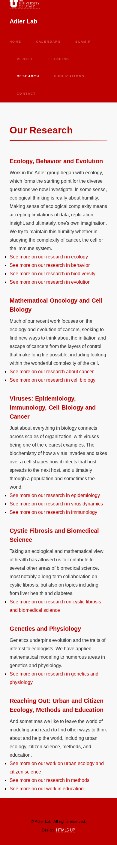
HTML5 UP (65, 830)
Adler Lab (23, 21)
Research (28, 76)
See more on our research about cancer (52, 371)
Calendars (48, 41)
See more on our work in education (47, 788)
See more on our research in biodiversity (52, 273)
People (25, 59)
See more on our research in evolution (50, 282)
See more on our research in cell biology (52, 380)
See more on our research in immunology (53, 512)
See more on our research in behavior (50, 265)
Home (16, 41)
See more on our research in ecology (49, 256)
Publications (69, 76)
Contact (26, 93)
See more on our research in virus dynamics (56, 503)
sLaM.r (83, 41)
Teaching (58, 59)
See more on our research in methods (49, 780)
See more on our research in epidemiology (55, 495)
